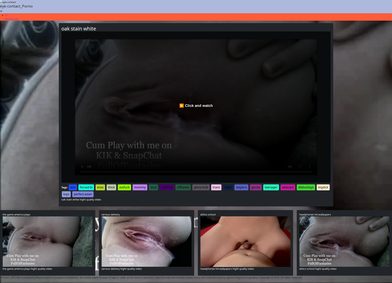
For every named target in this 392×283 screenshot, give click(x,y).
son (72, 187)
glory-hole (201, 187)
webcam (288, 187)
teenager (271, 187)
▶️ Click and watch (196, 106)
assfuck (124, 187)
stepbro (241, 187)
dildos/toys (306, 187)
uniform (166, 187)
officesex (183, 187)
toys (66, 194)
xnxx (100, 187)
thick (111, 187)
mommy (140, 187)
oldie (227, 187)
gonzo (255, 187)
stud (153, 187)
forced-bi (86, 187)
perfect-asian (83, 194)
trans (216, 187)
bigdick (323, 187)
